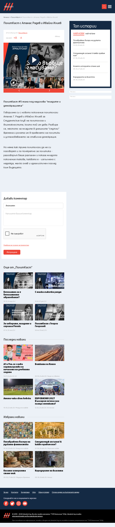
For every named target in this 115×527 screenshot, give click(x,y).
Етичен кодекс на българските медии (65, 492)
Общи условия (43, 492)
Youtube (24, 503)
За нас (6, 492)
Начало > (7, 17)
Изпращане (12, 252)
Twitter (12, 503)
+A (15, 38)
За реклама (25, 492)
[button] (49, 91)
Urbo (34, 492)
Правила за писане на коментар (16, 245)
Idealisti (7, 515)
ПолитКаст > (16, 17)
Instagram (18, 503)
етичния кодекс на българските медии (27, 516)
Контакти (14, 492)
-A (21, 37)
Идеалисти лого (8, 6)
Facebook (6, 503)
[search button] (104, 6)
